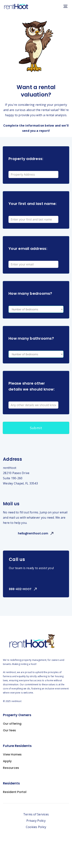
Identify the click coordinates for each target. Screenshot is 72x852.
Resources (11, 768)
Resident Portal (14, 792)
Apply (7, 761)
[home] (16, 6)
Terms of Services (36, 814)
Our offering (12, 724)
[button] (65, 6)
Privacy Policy (36, 821)
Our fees (9, 730)
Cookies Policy (36, 827)
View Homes (12, 754)
